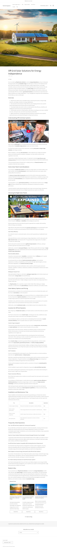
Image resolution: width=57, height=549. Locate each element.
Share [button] (10, 79)
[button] (16, 4)
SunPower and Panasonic (31, 227)
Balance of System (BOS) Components (17, 175)
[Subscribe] (37, 532)
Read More (16, 511)
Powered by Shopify (12, 546)
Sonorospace (7, 546)
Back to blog (29, 516)
